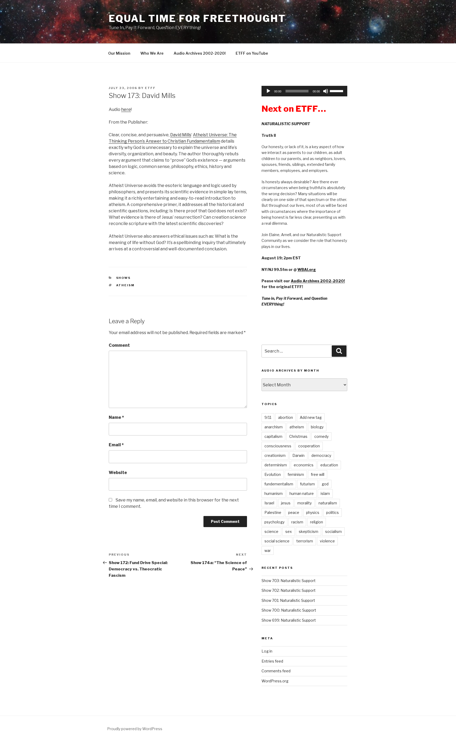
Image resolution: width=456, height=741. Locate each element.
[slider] (337, 90)
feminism (296, 474)
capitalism (273, 436)
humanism (273, 493)
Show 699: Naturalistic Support (289, 620)
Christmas (298, 436)
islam (325, 493)
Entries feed (272, 661)
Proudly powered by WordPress (134, 728)
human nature (301, 493)
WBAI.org (306, 269)
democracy (321, 455)
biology (317, 427)
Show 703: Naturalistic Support (289, 580)
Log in (267, 651)
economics (304, 465)
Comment (119, 345)
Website (118, 472)
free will (317, 474)
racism (297, 522)
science (271, 531)
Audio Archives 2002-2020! (200, 53)
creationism (275, 455)
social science (276, 541)
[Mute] (325, 91)
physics (312, 512)
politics (332, 512)
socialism (333, 531)
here (126, 109)
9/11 (267, 417)
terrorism (304, 541)
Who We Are (152, 53)
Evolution (272, 474)
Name (116, 417)
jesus (286, 503)
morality (304, 503)
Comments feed (276, 671)
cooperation (309, 446)
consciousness (277, 446)
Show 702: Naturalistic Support (289, 590)
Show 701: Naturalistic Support (288, 600)
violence (327, 541)
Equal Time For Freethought (197, 18)
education (329, 465)
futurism (307, 484)
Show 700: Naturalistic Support (289, 610)
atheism (125, 285)
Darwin (298, 455)
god (325, 484)
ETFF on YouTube (252, 53)
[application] (304, 91)
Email (116, 444)
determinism (275, 465)
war (267, 550)
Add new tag (311, 417)
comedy (321, 436)
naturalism (328, 503)
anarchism (273, 427)
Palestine (272, 512)
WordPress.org (275, 681)
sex (288, 531)
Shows (123, 278)
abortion (285, 417)
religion (316, 522)
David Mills (180, 134)
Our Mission (119, 53)
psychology (274, 522)
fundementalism (278, 484)
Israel (269, 503)
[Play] (268, 91)
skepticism (308, 531)
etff (150, 88)
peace (293, 512)
